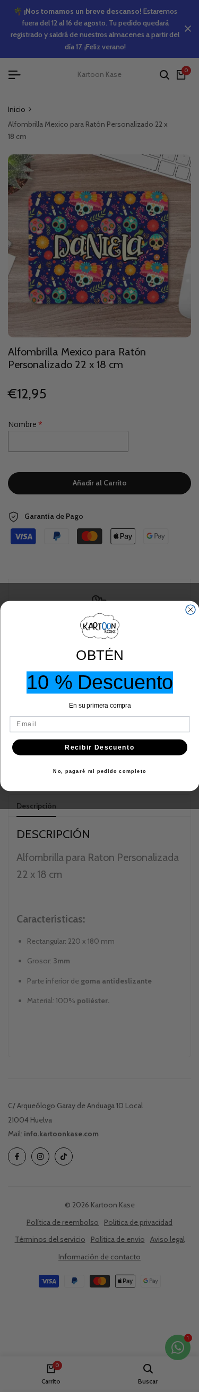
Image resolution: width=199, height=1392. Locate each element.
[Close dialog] (190, 609)
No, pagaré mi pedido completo (99, 772)
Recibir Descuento (99, 747)
